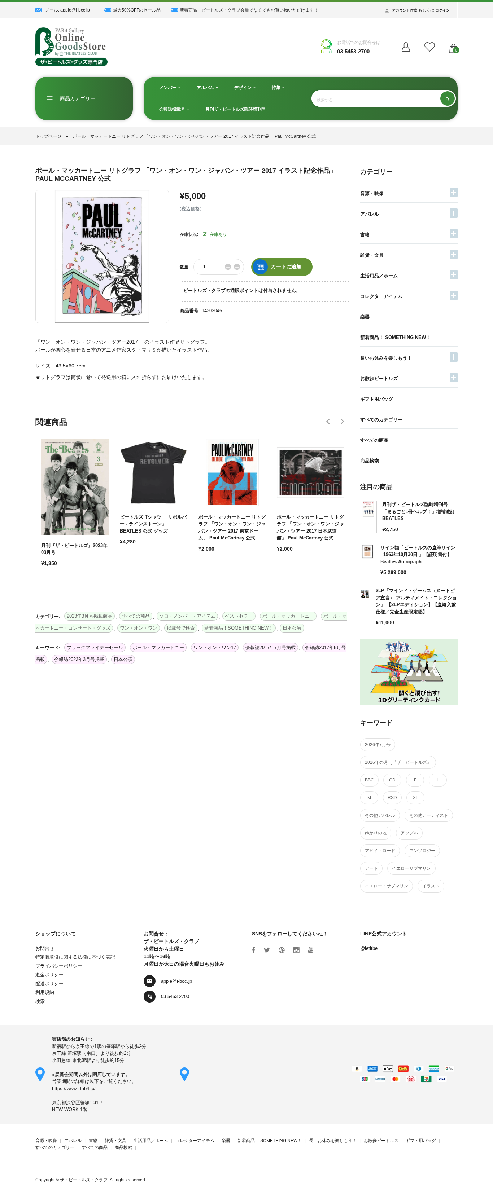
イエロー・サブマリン (386, 886)
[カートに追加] (48, 589)
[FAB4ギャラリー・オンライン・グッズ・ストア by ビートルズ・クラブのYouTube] (310, 950)
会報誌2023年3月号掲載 (79, 659)
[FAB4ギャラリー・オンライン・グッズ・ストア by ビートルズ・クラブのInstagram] (296, 950)
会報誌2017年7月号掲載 (270, 647)
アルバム (206, 87)
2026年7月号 (378, 744)
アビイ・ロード (380, 850)
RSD (392, 797)
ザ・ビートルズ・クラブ (84, 1179)
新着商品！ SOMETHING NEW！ (395, 337)
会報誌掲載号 (172, 109)
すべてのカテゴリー (381, 419)
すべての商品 (374, 440)
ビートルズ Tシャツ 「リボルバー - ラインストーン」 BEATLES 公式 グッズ (153, 524)
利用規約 (44, 992)
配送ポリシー (49, 983)
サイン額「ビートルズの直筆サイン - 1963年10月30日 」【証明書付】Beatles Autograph (417, 554)
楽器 (365, 317)
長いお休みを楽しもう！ (386, 358)
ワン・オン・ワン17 (214, 647)
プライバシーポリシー (58, 966)
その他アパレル (380, 815)
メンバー (168, 87)
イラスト (431, 886)
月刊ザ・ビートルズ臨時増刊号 (235, 109)
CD (392, 780)
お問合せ (44, 948)
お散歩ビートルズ (379, 378)
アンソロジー (422, 850)
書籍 (365, 234)
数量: (185, 266)
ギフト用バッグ (376, 399)
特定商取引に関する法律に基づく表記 (75, 957)
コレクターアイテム (381, 296)
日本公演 (123, 659)
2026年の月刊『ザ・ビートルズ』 (398, 762)
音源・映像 (372, 193)
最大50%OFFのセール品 (137, 10)
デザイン (243, 87)
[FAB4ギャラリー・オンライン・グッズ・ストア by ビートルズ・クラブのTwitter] (267, 950)
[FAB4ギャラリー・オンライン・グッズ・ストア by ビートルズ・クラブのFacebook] (253, 950)
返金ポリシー (49, 974)
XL (415, 797)
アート (371, 868)
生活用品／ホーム (379, 275)
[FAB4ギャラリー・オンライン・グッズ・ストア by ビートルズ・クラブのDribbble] (282, 950)
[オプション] (127, 567)
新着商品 (188, 10)
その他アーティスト (428, 815)
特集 (277, 87)
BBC (369, 780)
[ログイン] (406, 47)
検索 (40, 1001)
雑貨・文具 (372, 255)
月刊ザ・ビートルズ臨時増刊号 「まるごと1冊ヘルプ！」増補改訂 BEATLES (418, 511)
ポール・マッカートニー (158, 647)
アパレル (369, 214)
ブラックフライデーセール (95, 647)
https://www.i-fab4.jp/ (74, 1088)
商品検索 (369, 460)
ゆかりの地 (376, 833)
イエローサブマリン (411, 868)
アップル (409, 833)
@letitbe (369, 948)
